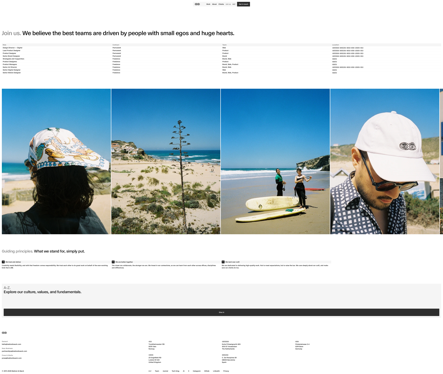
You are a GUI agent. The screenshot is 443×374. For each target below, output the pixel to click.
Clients (221, 4)
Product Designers (10, 61)
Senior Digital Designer (11, 70)
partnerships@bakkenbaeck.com (14, 351)
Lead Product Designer (11, 50)
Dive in (221, 312)
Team (157, 371)
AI (183, 371)
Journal (165, 371)
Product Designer (9, 53)
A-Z (234, 4)
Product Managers (10, 64)
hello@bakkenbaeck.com (11, 344)
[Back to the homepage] (197, 4)
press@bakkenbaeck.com (12, 358)
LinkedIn (216, 371)
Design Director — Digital (12, 48)
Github (206, 371)
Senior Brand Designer (11, 56)
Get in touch (243, 4)
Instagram (197, 371)
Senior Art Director (10, 67)
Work (208, 4)
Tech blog (175, 371)
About (214, 4)
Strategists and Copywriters (13, 59)
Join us (228, 4)
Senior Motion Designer (12, 73)
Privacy (226, 371)
